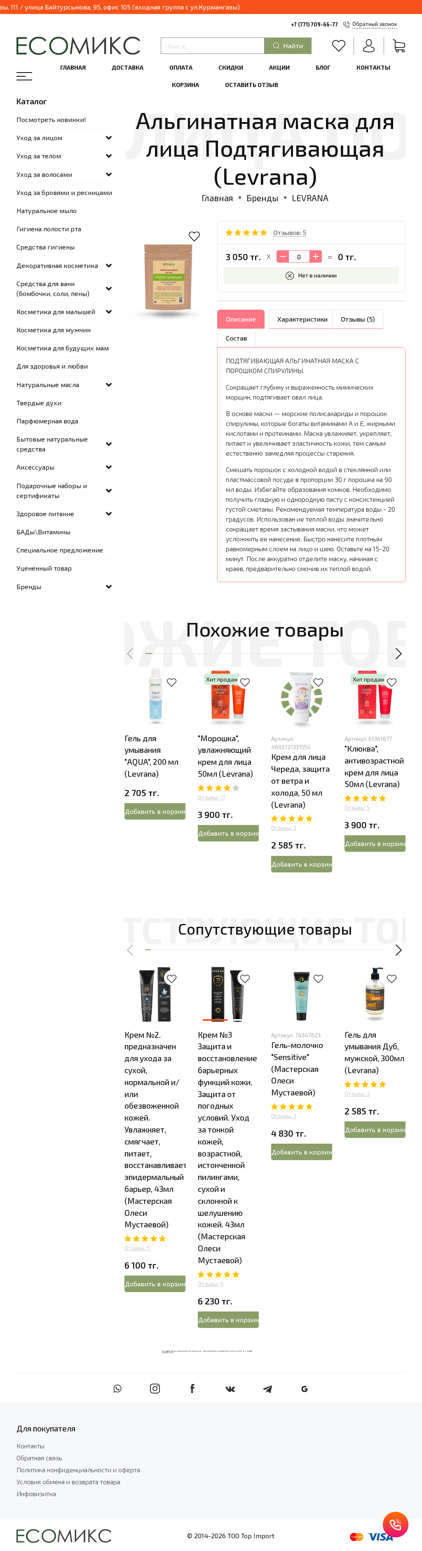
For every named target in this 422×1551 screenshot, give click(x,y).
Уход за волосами (44, 174)
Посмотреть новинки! (51, 119)
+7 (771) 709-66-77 (314, 24)
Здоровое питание (45, 513)
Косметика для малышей (55, 311)
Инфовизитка (36, 1493)
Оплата (180, 67)
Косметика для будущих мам (62, 348)
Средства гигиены (45, 247)
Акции (279, 67)
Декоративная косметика (57, 265)
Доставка (127, 67)
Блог (323, 67)
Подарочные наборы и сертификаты (51, 490)
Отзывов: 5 (289, 232)
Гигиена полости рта (48, 229)
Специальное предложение (59, 550)
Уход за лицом (39, 137)
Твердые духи (38, 403)
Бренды (262, 198)
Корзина (185, 84)
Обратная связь (39, 1458)
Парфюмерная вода (47, 421)
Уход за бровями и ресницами (64, 192)
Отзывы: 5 (283, 828)
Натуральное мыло (46, 210)
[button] (130, 653)
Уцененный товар (44, 568)
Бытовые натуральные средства (52, 444)
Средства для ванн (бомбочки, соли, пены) (52, 288)
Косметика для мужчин (53, 330)
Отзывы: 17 (211, 797)
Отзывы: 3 (283, 1116)
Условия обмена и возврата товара (68, 1481)
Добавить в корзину (155, 811)
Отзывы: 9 (210, 1284)
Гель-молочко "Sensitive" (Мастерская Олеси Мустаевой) (297, 1068)
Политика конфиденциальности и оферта (78, 1469)
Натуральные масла (47, 384)
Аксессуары (35, 467)
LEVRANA (310, 198)
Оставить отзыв (251, 84)
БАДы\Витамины (43, 532)
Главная (73, 67)
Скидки (230, 67)
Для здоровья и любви (52, 366)
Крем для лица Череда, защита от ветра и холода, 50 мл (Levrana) (300, 780)
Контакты (373, 67)
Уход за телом (38, 156)
